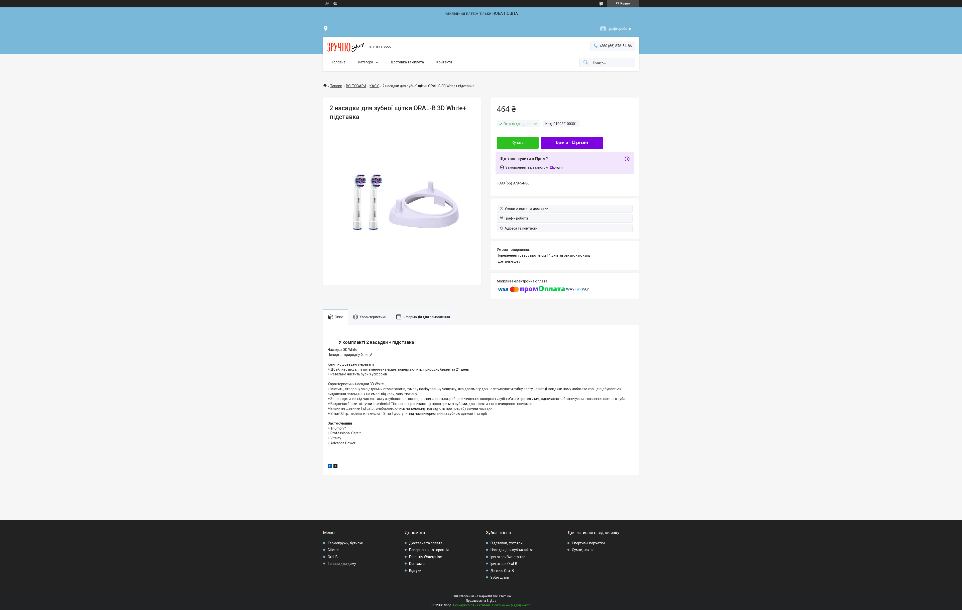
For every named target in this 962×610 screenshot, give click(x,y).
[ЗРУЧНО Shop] (346, 47)
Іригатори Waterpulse (508, 557)
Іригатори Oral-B (504, 564)
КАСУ (374, 86)
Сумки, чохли (582, 550)
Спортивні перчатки (588, 543)
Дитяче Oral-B (502, 571)
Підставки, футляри (507, 543)
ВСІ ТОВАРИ (356, 86)
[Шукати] (585, 62)
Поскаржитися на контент (471, 605)
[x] (335, 467)
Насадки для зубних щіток (512, 550)
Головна (338, 62)
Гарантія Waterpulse (425, 557)
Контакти (444, 62)
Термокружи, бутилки (345, 543)
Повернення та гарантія (429, 550)
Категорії (365, 62)
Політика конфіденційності (511, 605)
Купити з (563, 143)
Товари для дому (342, 564)
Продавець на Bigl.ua (481, 600)
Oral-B (333, 557)
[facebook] (330, 467)
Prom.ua (505, 596)
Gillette (333, 550)
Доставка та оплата (407, 62)
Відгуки (415, 571)
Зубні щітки (500, 577)
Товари (336, 86)
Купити (518, 143)
